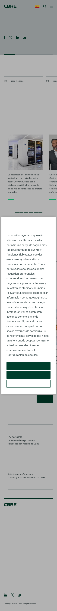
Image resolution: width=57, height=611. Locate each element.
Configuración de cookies (28, 384)
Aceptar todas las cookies (28, 366)
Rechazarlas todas (28, 375)
